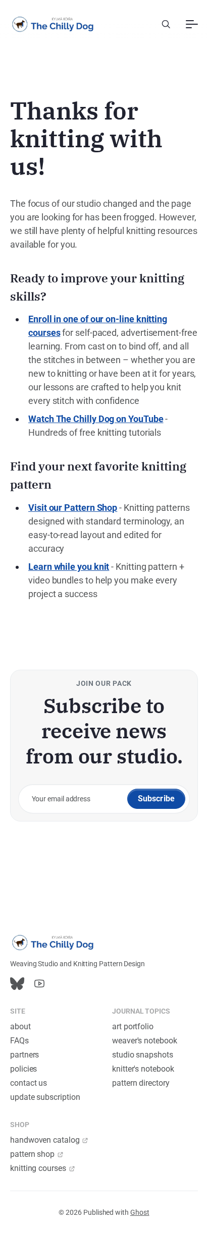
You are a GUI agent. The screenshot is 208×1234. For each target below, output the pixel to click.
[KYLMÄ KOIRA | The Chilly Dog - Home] (53, 24)
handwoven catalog (45, 1140)
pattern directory (141, 1083)
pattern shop (32, 1154)
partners (24, 1055)
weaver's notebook (144, 1040)
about (20, 1026)
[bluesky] (17, 983)
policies (23, 1069)
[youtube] (39, 983)
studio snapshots (142, 1055)
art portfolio (132, 1026)
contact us (28, 1083)
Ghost (139, 1212)
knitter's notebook (143, 1069)
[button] (166, 24)
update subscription (45, 1097)
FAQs (19, 1040)
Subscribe (156, 798)
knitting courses (38, 1168)
